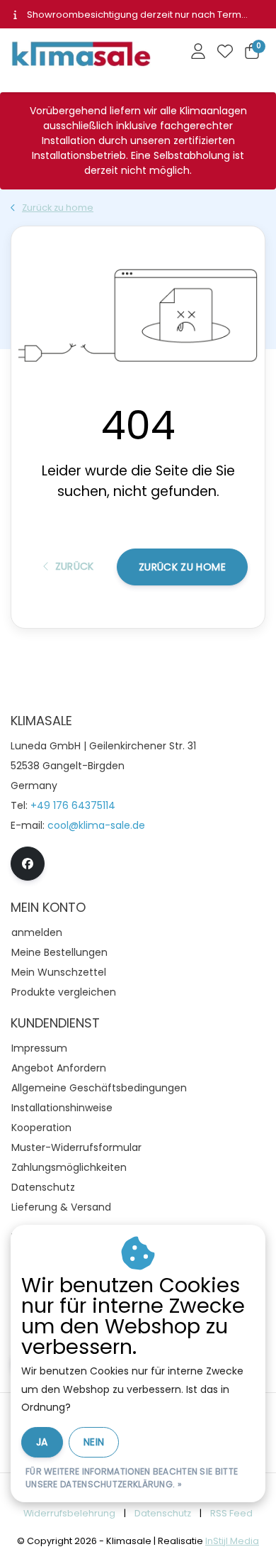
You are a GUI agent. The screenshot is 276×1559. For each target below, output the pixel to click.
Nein (94, 1442)
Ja (42, 1442)
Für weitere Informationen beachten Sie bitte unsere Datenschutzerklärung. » (131, 1477)
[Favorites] (225, 52)
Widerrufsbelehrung (69, 1513)
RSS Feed (231, 1513)
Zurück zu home (182, 567)
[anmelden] (198, 52)
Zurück (73, 566)
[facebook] (28, 864)
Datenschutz (162, 1513)
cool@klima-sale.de (96, 825)
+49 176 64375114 (72, 805)
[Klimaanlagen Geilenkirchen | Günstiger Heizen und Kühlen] (81, 57)
